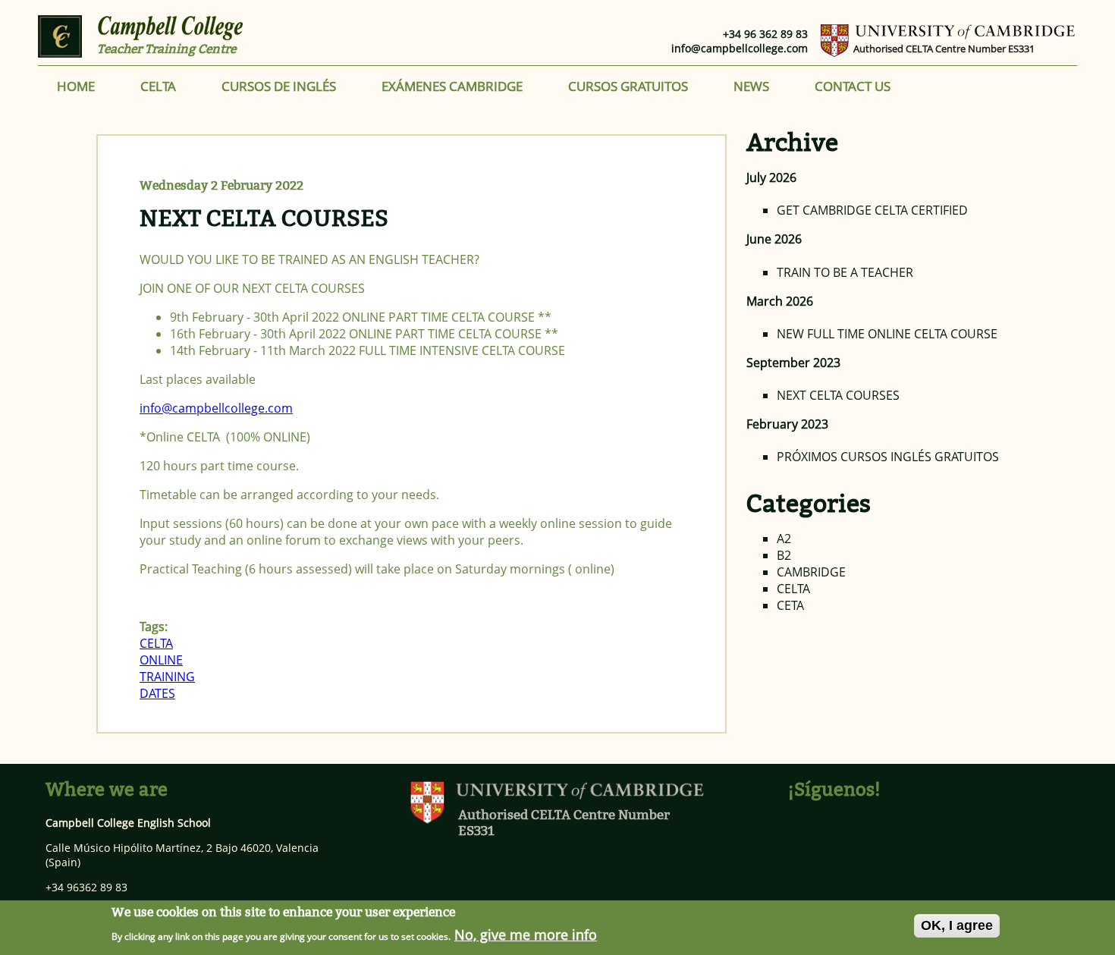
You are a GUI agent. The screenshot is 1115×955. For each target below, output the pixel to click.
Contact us (852, 86)
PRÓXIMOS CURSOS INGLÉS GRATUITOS (888, 456)
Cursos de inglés (278, 86)
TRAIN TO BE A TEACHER (845, 272)
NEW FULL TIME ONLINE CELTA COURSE (887, 333)
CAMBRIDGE (811, 572)
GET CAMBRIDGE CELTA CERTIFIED (872, 210)
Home (76, 86)
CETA (790, 605)
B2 (784, 555)
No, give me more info (525, 934)
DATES (157, 693)
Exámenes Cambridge (452, 86)
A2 (784, 538)
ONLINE (161, 660)
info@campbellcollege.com (739, 48)
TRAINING (167, 676)
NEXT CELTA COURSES (264, 218)
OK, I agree (957, 925)
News (751, 86)
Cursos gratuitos (628, 86)
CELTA (158, 86)
